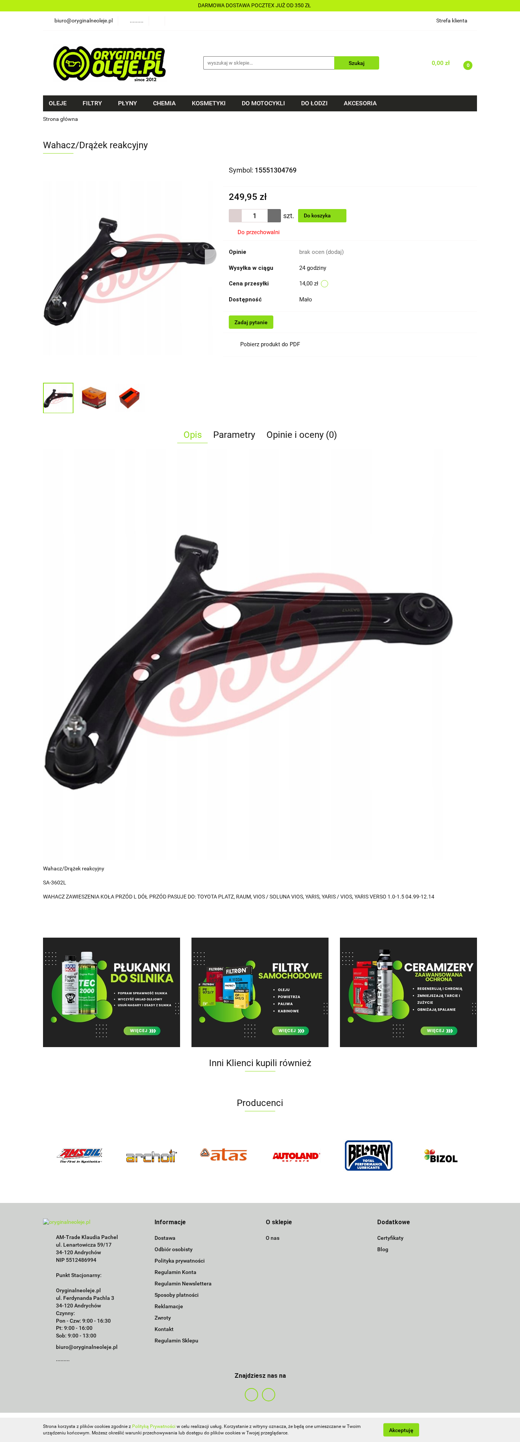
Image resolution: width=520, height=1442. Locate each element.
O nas (272, 1238)
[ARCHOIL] (151, 1155)
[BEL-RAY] (368, 1155)
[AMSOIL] (79, 1155)
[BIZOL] (441, 1155)
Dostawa (165, 1238)
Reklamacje (169, 1306)
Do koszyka (318, 215)
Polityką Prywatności (153, 1426)
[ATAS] (224, 1155)
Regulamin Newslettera (183, 1283)
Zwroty (163, 1318)
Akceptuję (401, 1430)
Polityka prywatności (180, 1261)
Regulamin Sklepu (176, 1340)
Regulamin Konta (175, 1272)
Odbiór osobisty (174, 1249)
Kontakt (164, 1329)
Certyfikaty (390, 1238)
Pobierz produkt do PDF (270, 344)
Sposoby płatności (177, 1295)
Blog (382, 1249)
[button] (170, 1222)
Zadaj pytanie (251, 322)
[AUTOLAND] (296, 1155)
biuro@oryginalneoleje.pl (87, 1347)
